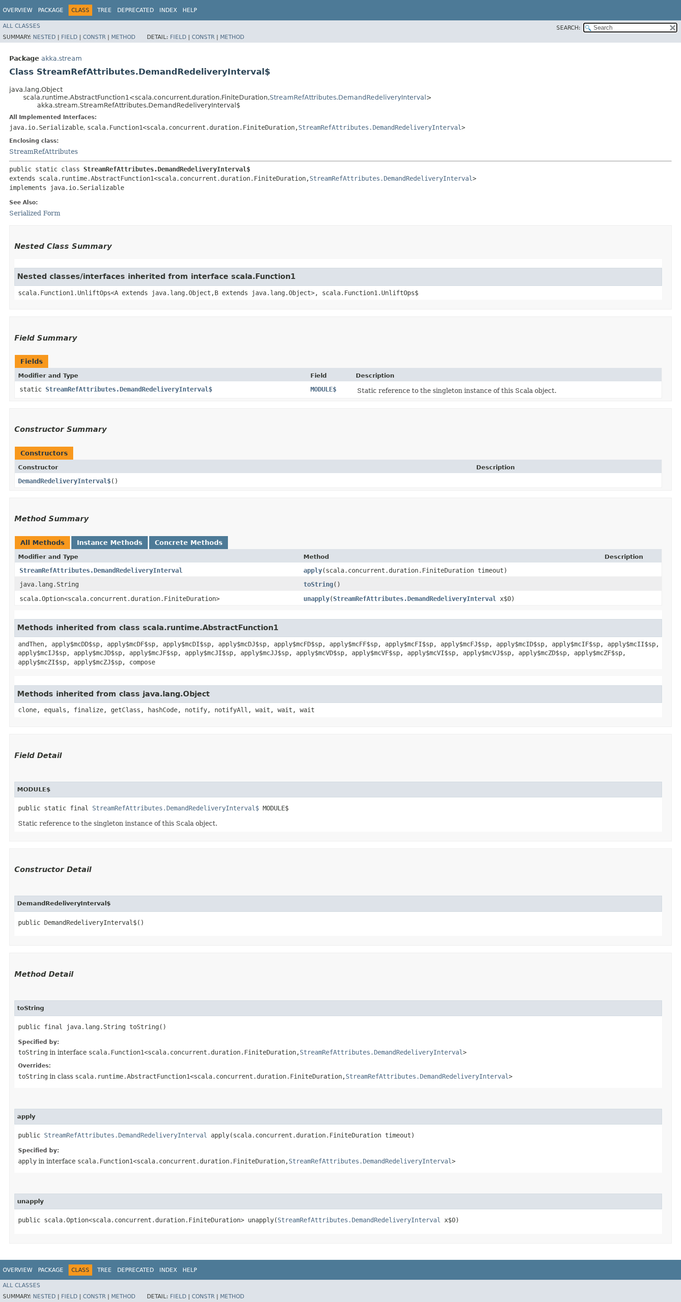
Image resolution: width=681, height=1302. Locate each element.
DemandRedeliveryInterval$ (64, 481)
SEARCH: (568, 28)
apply (312, 570)
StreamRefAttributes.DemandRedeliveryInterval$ (128, 389)
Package (50, 10)
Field (69, 37)
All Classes (21, 26)
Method (123, 37)
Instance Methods (109, 542)
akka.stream (61, 58)
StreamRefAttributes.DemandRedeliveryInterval (348, 97)
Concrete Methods (188, 542)
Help (190, 10)
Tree (104, 10)
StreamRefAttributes (43, 151)
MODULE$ (323, 389)
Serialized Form (34, 213)
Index (168, 10)
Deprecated (135, 10)
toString (318, 584)
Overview (17, 10)
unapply (316, 598)
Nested (44, 37)
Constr (94, 37)
